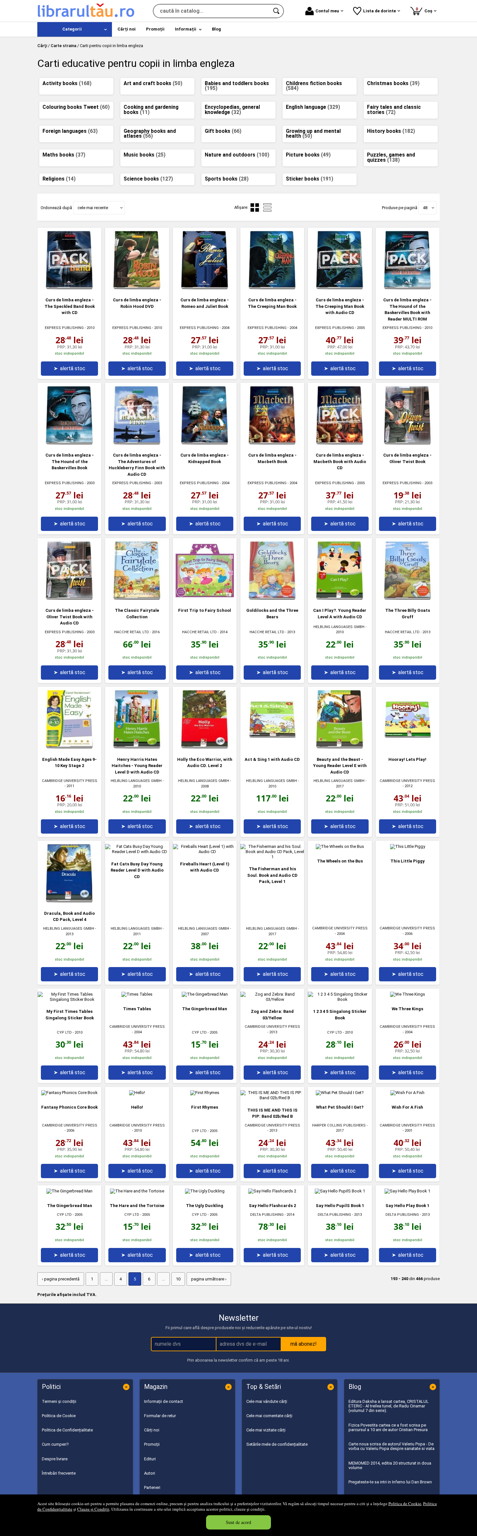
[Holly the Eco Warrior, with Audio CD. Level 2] (205, 747)
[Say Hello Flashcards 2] (272, 1191)
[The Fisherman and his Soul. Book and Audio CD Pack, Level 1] (272, 856)
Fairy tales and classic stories (394, 109)
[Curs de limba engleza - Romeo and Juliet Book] (205, 287)
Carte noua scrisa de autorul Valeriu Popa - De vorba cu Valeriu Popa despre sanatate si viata (391, 1446)
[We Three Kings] (407, 994)
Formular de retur (160, 1415)
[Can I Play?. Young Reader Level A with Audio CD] (340, 598)
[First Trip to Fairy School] (205, 598)
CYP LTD (64, 1032)
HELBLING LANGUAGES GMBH (338, 627)
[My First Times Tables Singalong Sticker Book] (69, 999)
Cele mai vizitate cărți (266, 1430)
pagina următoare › (208, 1279)
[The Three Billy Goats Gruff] (407, 598)
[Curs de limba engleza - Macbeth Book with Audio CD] (340, 443)
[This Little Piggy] (407, 846)
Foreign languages (70, 131)
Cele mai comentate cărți (269, 1415)
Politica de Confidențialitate (67, 1430)
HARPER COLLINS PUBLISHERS (339, 1125)
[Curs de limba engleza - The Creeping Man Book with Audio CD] (340, 287)
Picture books (308, 155)
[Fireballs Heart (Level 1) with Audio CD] (205, 851)
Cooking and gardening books (151, 109)
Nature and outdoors (237, 155)
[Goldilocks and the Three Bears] (272, 598)
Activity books (67, 83)
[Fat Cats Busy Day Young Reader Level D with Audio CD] (137, 851)
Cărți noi (151, 1430)
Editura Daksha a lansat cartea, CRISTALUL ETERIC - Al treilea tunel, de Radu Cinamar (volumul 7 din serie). (389, 1406)
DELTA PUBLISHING (267, 1215)
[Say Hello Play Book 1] (407, 1191)
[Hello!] (137, 1092)
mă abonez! (303, 1344)
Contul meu (327, 10)
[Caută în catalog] (277, 11)
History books (391, 131)
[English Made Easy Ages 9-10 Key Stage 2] (69, 747)
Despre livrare (54, 1458)
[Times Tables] (137, 994)
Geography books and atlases (150, 133)
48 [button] (425, 207)
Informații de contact (163, 1401)
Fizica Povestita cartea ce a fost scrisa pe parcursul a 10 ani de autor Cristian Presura (388, 1427)
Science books (148, 179)
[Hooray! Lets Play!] (407, 747)
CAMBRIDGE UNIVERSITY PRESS (69, 781)
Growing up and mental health (313, 133)
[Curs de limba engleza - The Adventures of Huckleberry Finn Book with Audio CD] (137, 443)
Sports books (227, 179)
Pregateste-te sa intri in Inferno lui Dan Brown (390, 1481)
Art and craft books (153, 83)
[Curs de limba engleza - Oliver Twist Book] (407, 443)
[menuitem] (74, 29)
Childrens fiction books (314, 86)
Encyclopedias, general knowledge (232, 109)
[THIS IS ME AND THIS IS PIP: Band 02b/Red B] (272, 1097)
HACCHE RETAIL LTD (131, 632)
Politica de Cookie (404, 1503)
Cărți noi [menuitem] (126, 29)
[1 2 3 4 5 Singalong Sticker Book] (340, 999)
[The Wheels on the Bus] (340, 846)
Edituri (150, 1458)
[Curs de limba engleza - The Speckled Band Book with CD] (69, 287)
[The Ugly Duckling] (205, 1191)
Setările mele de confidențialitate (277, 1444)
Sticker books (309, 179)
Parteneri (152, 1487)
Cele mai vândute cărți (266, 1401)
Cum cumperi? (55, 1444)
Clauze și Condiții (93, 1509)
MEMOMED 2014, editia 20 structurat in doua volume (390, 1465)
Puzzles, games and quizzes (391, 157)
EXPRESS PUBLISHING (64, 328)
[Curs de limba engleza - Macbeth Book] (272, 443)
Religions (59, 179)
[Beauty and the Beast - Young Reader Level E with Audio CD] (340, 747)
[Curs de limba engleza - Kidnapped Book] (205, 443)
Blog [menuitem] (216, 29)
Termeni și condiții (59, 1401)
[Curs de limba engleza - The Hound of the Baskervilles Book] (69, 443)
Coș (425, 10)
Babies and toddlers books (237, 86)
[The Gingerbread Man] (205, 994)
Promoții (152, 1444)
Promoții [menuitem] (155, 29)
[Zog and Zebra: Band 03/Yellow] (272, 999)
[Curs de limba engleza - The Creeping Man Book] (272, 287)
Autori (149, 1473)
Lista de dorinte (379, 10)
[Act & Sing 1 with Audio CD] (272, 747)
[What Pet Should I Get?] (340, 1092)
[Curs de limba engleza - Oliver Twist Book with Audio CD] (69, 598)
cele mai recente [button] (93, 207)
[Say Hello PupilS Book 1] (340, 1191)
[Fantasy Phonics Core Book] (69, 1092)
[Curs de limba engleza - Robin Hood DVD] (137, 287)
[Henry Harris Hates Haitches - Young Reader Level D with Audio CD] (137, 747)
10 (178, 1279)
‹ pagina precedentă (61, 1279)
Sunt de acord (238, 1522)
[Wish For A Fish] (407, 1092)
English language (313, 107)
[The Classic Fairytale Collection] (137, 598)
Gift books (223, 131)
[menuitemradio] (267, 207)
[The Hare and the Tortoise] (137, 1191)
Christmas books (393, 83)
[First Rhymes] (204, 1092)
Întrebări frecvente (59, 1473)
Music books (144, 155)
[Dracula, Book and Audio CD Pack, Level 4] (69, 901)
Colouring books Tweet (76, 107)
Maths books (64, 155)
